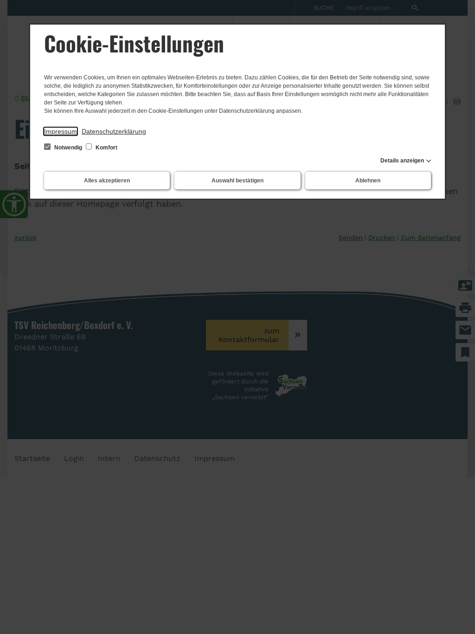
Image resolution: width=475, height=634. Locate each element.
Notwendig (68, 147)
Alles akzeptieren (107, 180)
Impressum (60, 131)
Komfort (105, 147)
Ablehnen (367, 180)
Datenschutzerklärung (114, 131)
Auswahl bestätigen (237, 180)
